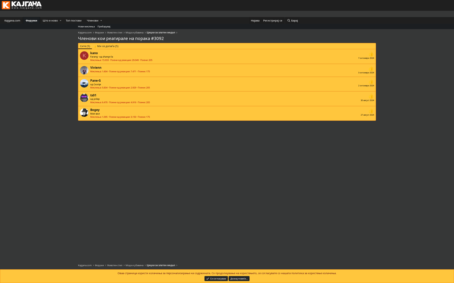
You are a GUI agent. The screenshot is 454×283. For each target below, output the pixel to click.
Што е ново (50, 20)
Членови (92, 20)
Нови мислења (86, 26)
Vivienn (95, 68)
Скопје (97, 84)
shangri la (108, 56)
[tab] (106, 46)
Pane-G (95, 80)
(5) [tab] (85, 46)
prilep (97, 98)
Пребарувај (104, 26)
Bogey (95, 110)
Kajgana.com (12, 20)
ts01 (93, 95)
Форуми (31, 20)
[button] (60, 20)
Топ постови (74, 20)
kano (94, 53)
